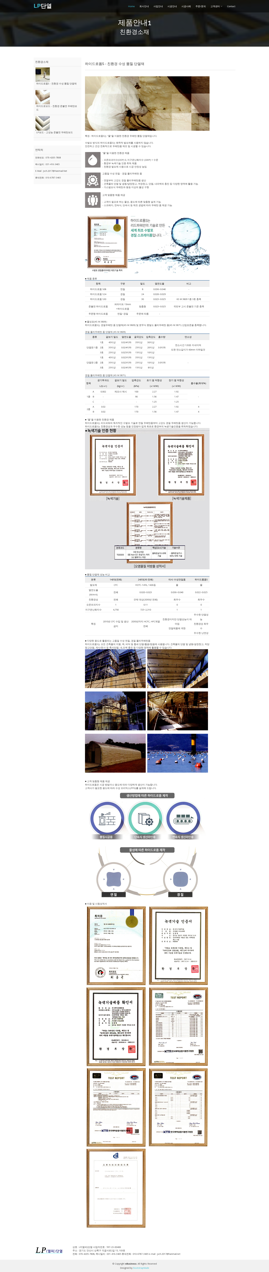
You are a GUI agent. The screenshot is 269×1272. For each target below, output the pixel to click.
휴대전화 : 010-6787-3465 (48, 177)
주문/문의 (201, 6)
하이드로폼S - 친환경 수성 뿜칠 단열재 (56, 83)
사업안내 (158, 6)
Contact (231, 6)
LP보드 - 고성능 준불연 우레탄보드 (54, 132)
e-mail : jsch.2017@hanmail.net (51, 170)
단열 (43, 5)
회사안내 (144, 6)
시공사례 (186, 6)
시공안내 (172, 6)
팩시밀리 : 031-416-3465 (47, 164)
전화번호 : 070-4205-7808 (48, 157)
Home (131, 6)
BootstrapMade (141, 1267)
